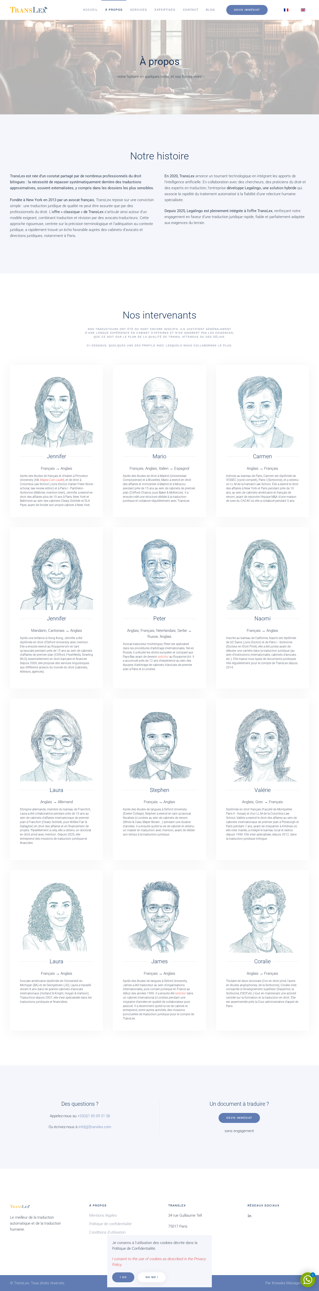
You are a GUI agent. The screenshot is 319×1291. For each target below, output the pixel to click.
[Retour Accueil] (28, 10)
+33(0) (83, 1116)
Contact (190, 9)
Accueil (90, 9)
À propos (114, 9)
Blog (210, 9)
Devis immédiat (247, 9)
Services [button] (138, 9)
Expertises (165, 9)
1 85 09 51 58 (99, 1116)
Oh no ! (152, 1277)
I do (123, 1277)
